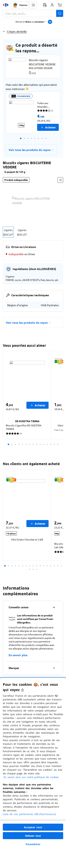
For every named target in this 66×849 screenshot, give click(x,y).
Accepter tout (33, 827)
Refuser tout (33, 835)
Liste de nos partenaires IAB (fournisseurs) (29, 814)
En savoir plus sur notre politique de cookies (31, 777)
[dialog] (33, 763)
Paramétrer (33, 844)
